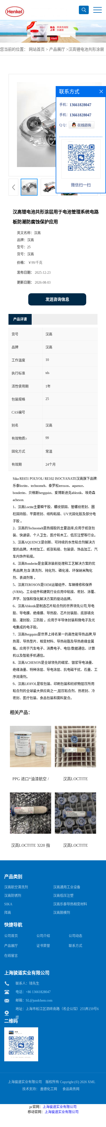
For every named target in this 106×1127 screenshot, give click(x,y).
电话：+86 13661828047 (33, 992)
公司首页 (11, 936)
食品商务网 (70, 1089)
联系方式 (75, 946)
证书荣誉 (43, 946)
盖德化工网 (48, 1089)
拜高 (7, 913)
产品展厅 (57, 49)
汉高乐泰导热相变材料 (70, 904)
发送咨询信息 (57, 299)
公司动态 (75, 936)
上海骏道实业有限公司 (25, 1082)
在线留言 (11, 956)
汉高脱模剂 (61, 913)
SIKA (8, 904)
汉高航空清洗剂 (16, 887)
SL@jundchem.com (39, 1000)
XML (91, 1082)
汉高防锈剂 (12, 896)
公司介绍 (43, 936)
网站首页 (37, 49)
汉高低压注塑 (63, 896)
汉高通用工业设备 (66, 887)
